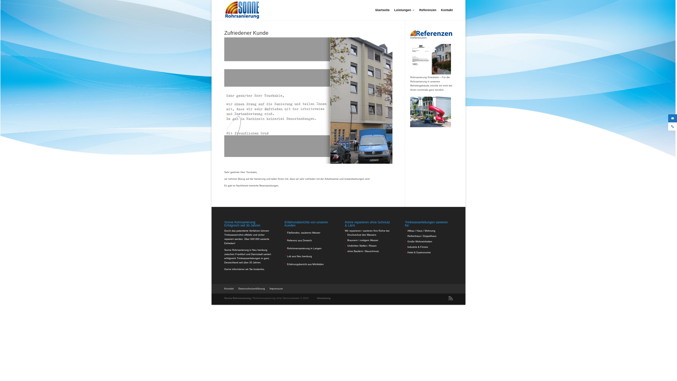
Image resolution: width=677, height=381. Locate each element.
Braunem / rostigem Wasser (362, 240)
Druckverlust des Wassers (361, 234)
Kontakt (447, 10)
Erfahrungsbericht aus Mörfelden (305, 264)
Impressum (276, 288)
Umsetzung (324, 298)
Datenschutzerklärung (251, 288)
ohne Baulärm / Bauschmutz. (363, 251)
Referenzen (427, 10)
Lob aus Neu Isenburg (299, 256)
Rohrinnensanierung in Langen (304, 248)
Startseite (382, 10)
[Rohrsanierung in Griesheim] (430, 59)
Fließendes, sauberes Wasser (303, 232)
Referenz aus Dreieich (299, 240)
